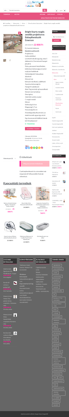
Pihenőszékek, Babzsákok (35, 23)
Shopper (37, 414)
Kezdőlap (7, 23)
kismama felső (57, 366)
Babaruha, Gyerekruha (58, 69)
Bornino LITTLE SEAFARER (57, 299)
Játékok (54, 130)
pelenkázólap (57, 374)
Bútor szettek (59, 91)
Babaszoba (16, 23)
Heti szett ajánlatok (57, 127)
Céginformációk (41, 267)
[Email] (37, 148)
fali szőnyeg (56, 333)
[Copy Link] (39, 148)
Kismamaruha (56, 137)
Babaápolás (55, 56)
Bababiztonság (56, 60)
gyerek (55, 340)
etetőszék (56, 329)
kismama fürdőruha (58, 370)
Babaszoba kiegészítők (59, 76)
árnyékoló (56, 401)
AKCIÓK (16, 14)
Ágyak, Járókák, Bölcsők (60, 83)
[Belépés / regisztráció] (56, 11)
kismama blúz (57, 355)
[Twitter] (29, 148)
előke (55, 326)
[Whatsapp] (34, 148)
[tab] (10, 158)
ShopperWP (45, 414)
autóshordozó (57, 276)
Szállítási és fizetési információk (53, 18)
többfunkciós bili (58, 388)
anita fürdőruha (57, 269)
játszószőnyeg (57, 351)
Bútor (23, 23)
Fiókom (60, 14)
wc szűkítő (56, 398)
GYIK (37, 270)
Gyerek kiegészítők (57, 124)
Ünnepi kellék (56, 149)
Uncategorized (56, 146)
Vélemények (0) (8, 158)
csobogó (55, 313)
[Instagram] (42, 148)
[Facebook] (26, 148)
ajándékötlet (57, 265)
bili (54, 294)
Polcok (57, 108)
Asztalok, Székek (60, 87)
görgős (55, 348)
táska (55, 385)
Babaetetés (55, 63)
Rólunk (42, 14)
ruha (54, 377)
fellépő (55, 337)
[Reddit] (31, 148)
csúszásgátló (57, 317)
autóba (55, 272)
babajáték (56, 280)
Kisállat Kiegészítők (57, 133)
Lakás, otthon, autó (57, 143)
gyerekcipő (56, 344)
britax (55, 309)
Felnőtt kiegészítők (57, 121)
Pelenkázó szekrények (58, 98)
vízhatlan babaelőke (56, 393)
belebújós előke (57, 291)
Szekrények (58, 112)
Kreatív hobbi (56, 140)
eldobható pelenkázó (56, 321)
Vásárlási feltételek (42, 274)
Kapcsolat (51, 14)
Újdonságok (56, 155)
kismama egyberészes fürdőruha (57, 361)
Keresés (56, 40)
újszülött (55, 405)
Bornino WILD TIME (57, 305)
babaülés (55, 287)
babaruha (56, 283)
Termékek (6, 14)
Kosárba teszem (33, 128)
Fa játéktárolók (59, 94)
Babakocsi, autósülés (58, 66)
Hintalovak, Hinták (37, 138)
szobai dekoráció (58, 381)
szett (60, 377)
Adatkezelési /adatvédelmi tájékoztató (40, 279)
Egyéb (54, 117)
